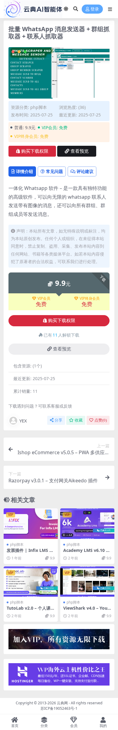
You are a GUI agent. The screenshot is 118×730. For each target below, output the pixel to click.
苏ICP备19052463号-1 (59, 708)
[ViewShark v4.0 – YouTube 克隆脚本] (87, 581)
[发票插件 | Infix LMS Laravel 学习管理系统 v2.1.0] (31, 523)
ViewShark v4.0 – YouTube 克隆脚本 (86, 610)
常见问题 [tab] (54, 171)
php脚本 (38, 107)
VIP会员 (44, 298)
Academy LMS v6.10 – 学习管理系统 (85, 552)
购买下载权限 (34, 151)
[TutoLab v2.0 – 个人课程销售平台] (31, 581)
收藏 (79, 420)
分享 (58, 420)
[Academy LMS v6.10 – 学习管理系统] (87, 523)
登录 (94, 9)
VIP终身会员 (90, 298)
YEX (23, 421)
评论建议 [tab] (85, 171)
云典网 (62, 703)
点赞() (100, 420)
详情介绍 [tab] (24, 171)
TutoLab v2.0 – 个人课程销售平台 (31, 610)
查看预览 (79, 151)
